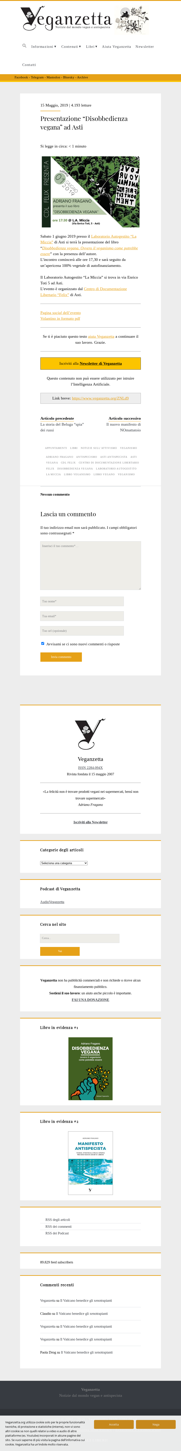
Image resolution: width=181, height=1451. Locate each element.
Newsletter (145, 46)
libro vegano (104, 474)
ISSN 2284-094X (90, 768)
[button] (24, 47)
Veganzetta (47, 1300)
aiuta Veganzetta (101, 336)
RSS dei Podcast (57, 1233)
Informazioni (42, 46)
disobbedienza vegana (75, 468)
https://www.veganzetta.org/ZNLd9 (100, 398)
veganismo (126, 474)
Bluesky (68, 77)
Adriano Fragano (59, 457)
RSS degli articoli (57, 1220)
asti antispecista (113, 457)
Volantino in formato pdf (60, 318)
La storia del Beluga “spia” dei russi (62, 427)
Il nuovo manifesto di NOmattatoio (123, 427)
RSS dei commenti (58, 1226)
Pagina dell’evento (60, 312)
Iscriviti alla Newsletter (91, 822)
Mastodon (53, 77)
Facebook (21, 77)
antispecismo (86, 457)
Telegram (37, 77)
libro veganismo (77, 474)
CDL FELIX (68, 462)
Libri (90, 46)
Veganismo (128, 448)
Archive (82, 77)
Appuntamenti (56, 448)
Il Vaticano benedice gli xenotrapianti (86, 1300)
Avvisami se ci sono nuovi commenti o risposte (83, 644)
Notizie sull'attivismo (99, 448)
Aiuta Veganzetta (116, 46)
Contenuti (69, 46)
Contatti (29, 65)
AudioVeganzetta (52, 902)
